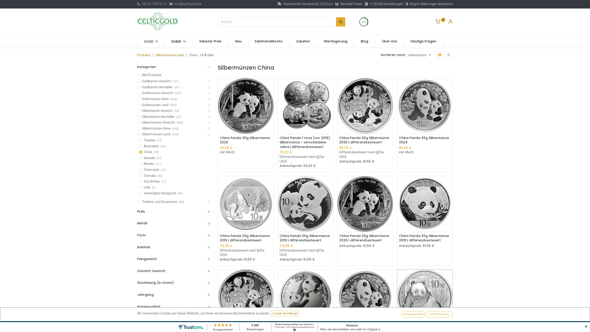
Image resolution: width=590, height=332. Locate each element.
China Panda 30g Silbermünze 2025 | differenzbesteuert (364, 140)
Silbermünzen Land (170, 55)
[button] (419, 55)
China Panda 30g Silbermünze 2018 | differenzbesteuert (424, 238)
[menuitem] (210, 41)
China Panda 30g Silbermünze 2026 (245, 140)
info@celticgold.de (187, 4)
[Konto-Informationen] (450, 22)
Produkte (143, 55)
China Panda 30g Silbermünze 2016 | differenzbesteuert (245, 238)
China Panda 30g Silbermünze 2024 (424, 140)
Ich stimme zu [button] (439, 314)
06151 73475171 (154, 4)
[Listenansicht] (448, 55)
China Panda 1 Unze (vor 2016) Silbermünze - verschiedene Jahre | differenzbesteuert (305, 142)
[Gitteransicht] (439, 55)
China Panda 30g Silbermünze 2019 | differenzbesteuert (305, 238)
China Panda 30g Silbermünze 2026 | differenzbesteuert (364, 238)
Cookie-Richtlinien (285, 313)
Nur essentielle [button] (413, 314)
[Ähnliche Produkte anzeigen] (271, 96)
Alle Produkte (152, 75)
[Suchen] (340, 22)
